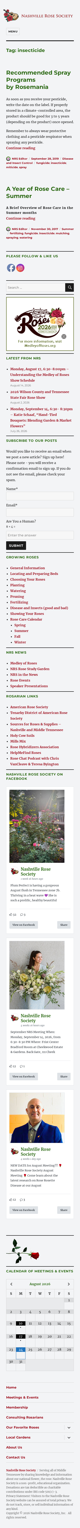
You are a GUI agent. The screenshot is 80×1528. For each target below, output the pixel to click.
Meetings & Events (22, 1397)
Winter (20, 642)
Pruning (17, 596)
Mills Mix (18, 741)
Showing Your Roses (27, 614)
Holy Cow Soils (22, 736)
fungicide (43, 163)
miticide (12, 167)
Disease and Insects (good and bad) (39, 608)
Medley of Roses (23, 663)
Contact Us (15, 1457)
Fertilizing (19, 602)
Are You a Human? (21, 523)
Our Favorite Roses (22, 1427)
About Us (14, 1447)
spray (23, 167)
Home (11, 1387)
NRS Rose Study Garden (29, 669)
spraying (12, 237)
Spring (20, 625)
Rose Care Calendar (26, 619)
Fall (17, 636)
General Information (27, 568)
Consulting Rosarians (24, 1417)
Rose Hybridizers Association (34, 747)
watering (25, 237)
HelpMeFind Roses (25, 753)
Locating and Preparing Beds (34, 574)
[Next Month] (69, 1284)
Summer (68, 229)
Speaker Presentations (29, 686)
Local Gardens (18, 1437)
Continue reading (20, 148)
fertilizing (16, 233)
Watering (18, 591)
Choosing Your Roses (27, 579)
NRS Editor (19, 158)
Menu (12, 31)
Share (63, 924)
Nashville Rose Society (21, 1470)
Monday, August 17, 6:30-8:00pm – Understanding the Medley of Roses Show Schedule (39, 374)
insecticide (58, 163)
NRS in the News (24, 675)
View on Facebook (24, 924)
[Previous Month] (11, 1284)
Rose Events (20, 680)
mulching (62, 233)
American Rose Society (29, 707)
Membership (17, 1407)
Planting (17, 585)
